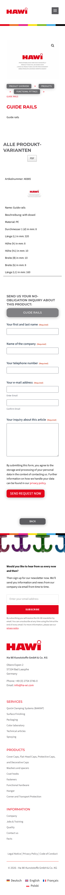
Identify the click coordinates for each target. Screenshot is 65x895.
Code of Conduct (49, 854)
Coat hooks (13, 774)
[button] (53, 45)
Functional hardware (18, 785)
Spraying (11, 737)
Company (12, 816)
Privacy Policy (30, 854)
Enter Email (12, 395)
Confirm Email (13, 408)
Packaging (12, 720)
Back (32, 521)
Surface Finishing (16, 714)
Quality (11, 827)
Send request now (25, 493)
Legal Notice (14, 854)
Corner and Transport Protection (24, 796)
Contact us (12, 833)
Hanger (11, 791)
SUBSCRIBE (32, 609)
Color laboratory (15, 725)
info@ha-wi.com (24, 685)
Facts (9, 839)
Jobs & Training (15, 821)
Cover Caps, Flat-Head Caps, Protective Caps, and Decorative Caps (31, 759)
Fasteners (12, 779)
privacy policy (37, 483)
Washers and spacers (18, 768)
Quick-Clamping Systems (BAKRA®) (25, 708)
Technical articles (16, 731)
